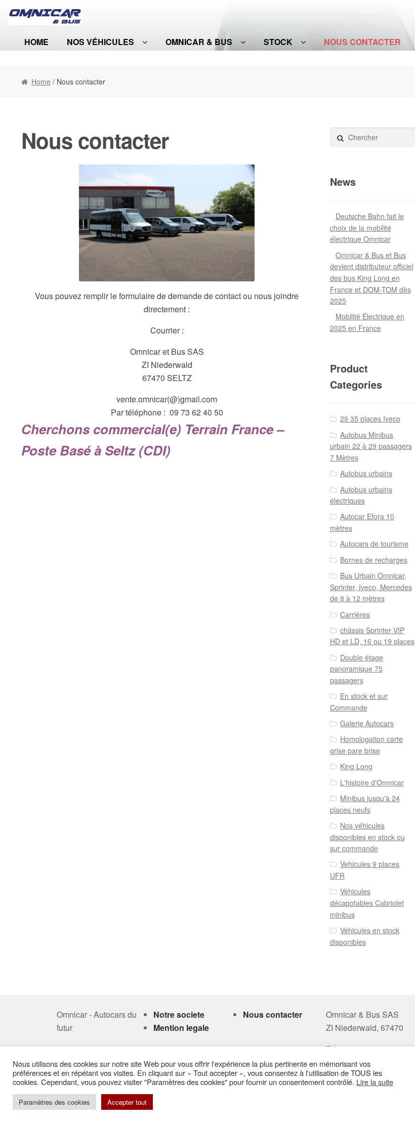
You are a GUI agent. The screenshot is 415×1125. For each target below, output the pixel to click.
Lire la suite (374, 1082)
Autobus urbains (366, 473)
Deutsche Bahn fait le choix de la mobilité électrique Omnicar (367, 227)
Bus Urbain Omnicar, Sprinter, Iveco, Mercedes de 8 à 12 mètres (371, 586)
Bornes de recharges (373, 560)
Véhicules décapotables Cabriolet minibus (367, 902)
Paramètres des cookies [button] (54, 1102)
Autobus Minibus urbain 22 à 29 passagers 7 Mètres (371, 446)
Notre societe (178, 1014)
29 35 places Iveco (370, 418)
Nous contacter (362, 42)
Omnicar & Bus (198, 42)
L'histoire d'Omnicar (372, 782)
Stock (278, 42)
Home (36, 42)
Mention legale (181, 1027)
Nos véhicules (100, 42)
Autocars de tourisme (374, 543)
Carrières (355, 614)
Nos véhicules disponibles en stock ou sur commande (367, 836)
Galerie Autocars (367, 723)
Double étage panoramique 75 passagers (357, 668)
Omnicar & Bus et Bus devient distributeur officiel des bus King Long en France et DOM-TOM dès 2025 (371, 278)
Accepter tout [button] (127, 1102)
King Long (356, 766)
